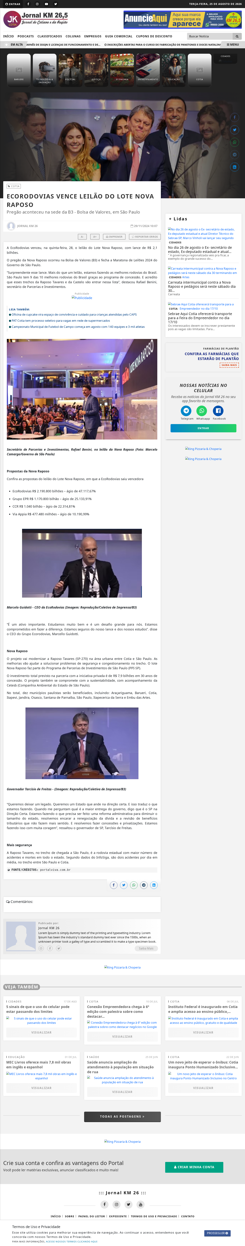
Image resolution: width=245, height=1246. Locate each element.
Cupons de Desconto (154, 36)
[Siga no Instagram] (37, 4)
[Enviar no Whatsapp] (234, 142)
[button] (82, 390)
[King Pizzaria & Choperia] (203, 448)
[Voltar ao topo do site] (239, 747)
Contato (187, 1216)
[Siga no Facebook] (28, 4)
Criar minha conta (195, 1167)
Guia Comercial (119, 36)
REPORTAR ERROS (146, 236)
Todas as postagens (121, 1116)
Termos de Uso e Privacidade (154, 1216)
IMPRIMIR (115, 236)
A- (82, 236)
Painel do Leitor (91, 1216)
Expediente (118, 1216)
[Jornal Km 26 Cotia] (183, 19)
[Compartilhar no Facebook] (234, 117)
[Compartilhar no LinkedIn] (234, 167)
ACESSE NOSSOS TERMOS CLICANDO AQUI (71, 1241)
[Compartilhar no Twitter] (234, 129)
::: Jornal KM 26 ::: (122, 1193)
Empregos (93, 36)
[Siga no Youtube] (46, 4)
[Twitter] (58, 948)
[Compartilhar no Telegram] (234, 154)
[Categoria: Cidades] (225, 61)
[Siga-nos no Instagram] (116, 1205)
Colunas (73, 36)
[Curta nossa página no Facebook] (104, 1205)
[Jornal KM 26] (35, 19)
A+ (94, 236)
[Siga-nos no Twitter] (128, 1205)
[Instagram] (41, 948)
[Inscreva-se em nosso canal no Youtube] (140, 1205)
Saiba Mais (146, 948)
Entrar (14, 4)
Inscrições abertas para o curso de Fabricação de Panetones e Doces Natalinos (153, 44)
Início (8, 36)
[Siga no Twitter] (55, 4)
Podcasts (26, 36)
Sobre (69, 1216)
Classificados (49, 36)
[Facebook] (50, 948)
